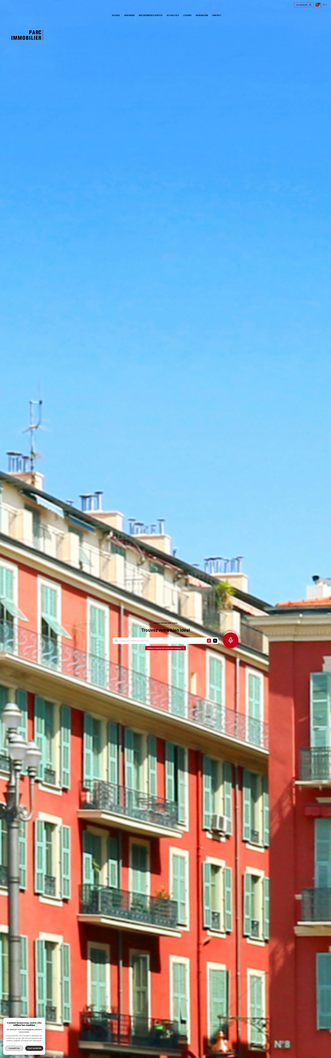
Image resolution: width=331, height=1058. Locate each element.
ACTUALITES (173, 15)
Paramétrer (14, 1048)
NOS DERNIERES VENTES (150, 15)
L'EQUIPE (187, 15)
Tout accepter (34, 1048)
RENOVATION (202, 15)
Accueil (116, 15)
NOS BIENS (129, 15)
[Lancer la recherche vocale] (230, 639)
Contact (216, 15)
